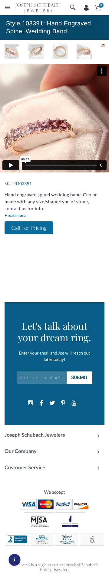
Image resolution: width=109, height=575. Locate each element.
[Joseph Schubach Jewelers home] (38, 7)
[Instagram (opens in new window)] (30, 403)
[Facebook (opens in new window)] (41, 403)
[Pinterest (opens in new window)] (63, 403)
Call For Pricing (29, 227)
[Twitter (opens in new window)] (52, 403)
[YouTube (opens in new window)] (74, 403)
